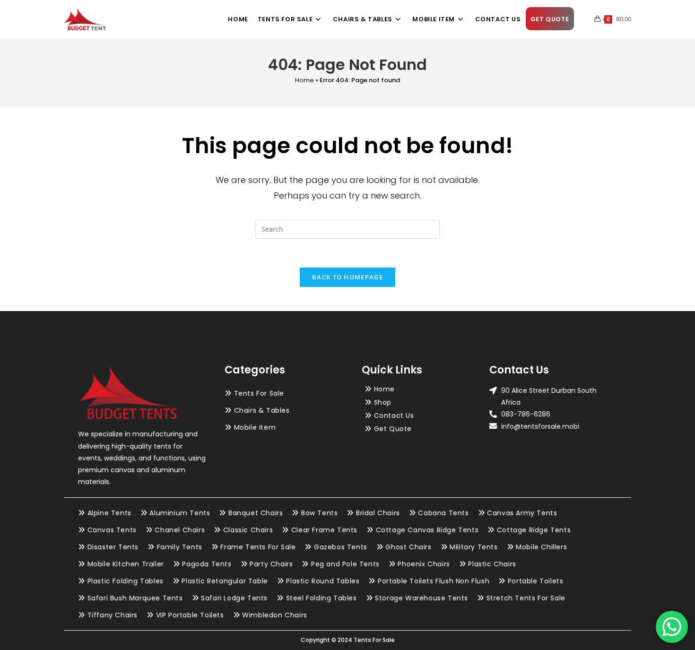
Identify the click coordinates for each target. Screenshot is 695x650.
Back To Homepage (347, 277)
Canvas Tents (112, 530)
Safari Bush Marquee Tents (135, 598)
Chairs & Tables (262, 410)
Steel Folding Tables (321, 598)
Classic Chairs (248, 530)
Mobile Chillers (541, 547)
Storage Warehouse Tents (421, 598)
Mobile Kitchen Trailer (125, 564)
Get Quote (393, 428)
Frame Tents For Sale (257, 547)
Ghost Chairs (408, 547)
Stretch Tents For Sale (525, 598)
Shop (382, 402)
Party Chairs (271, 564)
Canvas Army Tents (522, 513)
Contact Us (394, 415)
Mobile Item (255, 427)
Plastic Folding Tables (125, 581)
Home (304, 80)
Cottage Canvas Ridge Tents (427, 530)
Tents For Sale (259, 393)
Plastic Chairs (492, 564)
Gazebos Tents (340, 547)
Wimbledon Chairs (274, 615)
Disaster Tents (113, 547)
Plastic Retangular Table (225, 581)
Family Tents (179, 547)
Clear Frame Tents (324, 530)
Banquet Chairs (255, 513)
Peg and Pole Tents (345, 564)
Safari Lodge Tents (234, 598)
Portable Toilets (536, 581)
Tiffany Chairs (112, 615)
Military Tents (473, 547)
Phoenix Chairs (424, 564)
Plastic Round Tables (322, 581)
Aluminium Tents (179, 513)
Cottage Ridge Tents (534, 530)
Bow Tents (319, 513)
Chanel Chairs (180, 530)
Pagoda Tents (206, 564)
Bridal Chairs (378, 513)
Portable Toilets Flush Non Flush (433, 581)
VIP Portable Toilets (190, 615)
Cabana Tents (443, 513)
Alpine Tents (109, 513)
